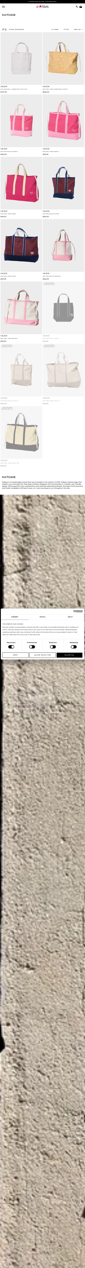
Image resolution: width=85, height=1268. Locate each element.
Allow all (69, 655)
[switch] (32, 646)
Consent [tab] (14, 617)
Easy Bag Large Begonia (9, 338)
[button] (3, 6)
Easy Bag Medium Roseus (9, 151)
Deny (15, 655)
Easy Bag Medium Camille (10, 400)
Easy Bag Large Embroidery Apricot (55, 89)
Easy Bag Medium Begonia (52, 276)
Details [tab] (42, 617)
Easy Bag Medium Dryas (51, 213)
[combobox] (78, 30)
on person (16, 29)
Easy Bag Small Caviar (51, 338)
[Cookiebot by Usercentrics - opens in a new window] (73, 611)
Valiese (4, 86)
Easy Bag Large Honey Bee (10, 463)
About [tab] (70, 617)
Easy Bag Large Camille (51, 400)
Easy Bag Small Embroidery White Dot (14, 89)
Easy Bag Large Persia (8, 213)
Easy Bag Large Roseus (51, 151)
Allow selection (42, 655)
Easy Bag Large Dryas (8, 276)
